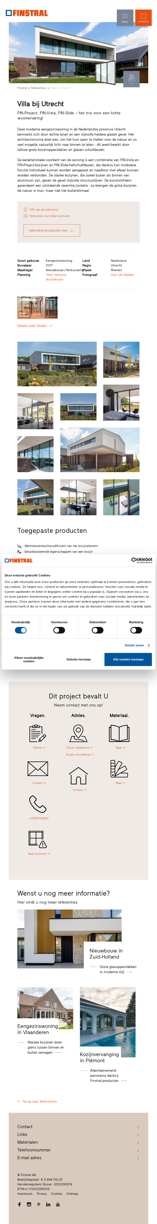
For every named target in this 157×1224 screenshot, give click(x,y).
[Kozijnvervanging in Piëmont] (108, 1022)
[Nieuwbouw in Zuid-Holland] (69, 939)
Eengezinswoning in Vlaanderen (37, 1029)
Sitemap (72, 1194)
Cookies (56, 1194)
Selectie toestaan (78, 659)
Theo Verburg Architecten (56, 277)
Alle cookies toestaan (128, 659)
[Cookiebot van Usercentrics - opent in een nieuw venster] (134, 560)
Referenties (38, 88)
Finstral (22, 88)
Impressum (25, 1194)
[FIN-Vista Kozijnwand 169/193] (105, 73)
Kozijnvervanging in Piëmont (99, 1057)
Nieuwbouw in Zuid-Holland (106, 954)
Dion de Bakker (122, 275)
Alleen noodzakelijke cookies (29, 659)
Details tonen (134, 645)
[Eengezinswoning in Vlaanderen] (45, 1008)
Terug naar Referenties (40, 1101)
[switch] (59, 630)
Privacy (42, 1194)
